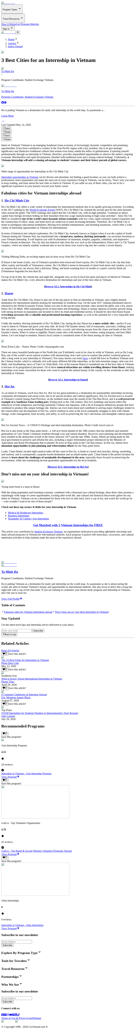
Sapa (85, 358)
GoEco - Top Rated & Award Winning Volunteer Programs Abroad (36, 851)
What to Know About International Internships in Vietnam (31, 678)
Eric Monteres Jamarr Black (16, 697)
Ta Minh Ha (7, 71)
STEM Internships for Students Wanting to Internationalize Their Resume (39, 713)
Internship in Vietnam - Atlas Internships (22, 925)
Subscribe (38, 630)
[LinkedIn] (16, 1015)
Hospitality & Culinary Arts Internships (28, 518)
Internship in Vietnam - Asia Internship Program (26, 773)
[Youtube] (10, 1015)
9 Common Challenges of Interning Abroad (24, 694)
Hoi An (9, 386)
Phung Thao (7, 681)
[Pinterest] (13, 1015)
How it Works (8, 24)
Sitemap (37, 1018)
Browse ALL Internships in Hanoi (68, 379)
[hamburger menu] (17, 32)
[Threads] (5, 1015)
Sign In (6, 29)
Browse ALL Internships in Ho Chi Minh (68, 286)
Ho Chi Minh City (17, 200)
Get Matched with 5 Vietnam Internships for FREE (68, 525)
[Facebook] (2, 102)
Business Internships (18, 515)
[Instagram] (5, 102)
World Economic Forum (42, 209)
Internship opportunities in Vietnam (19, 177)
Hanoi (9, 293)
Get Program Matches (27, 24)
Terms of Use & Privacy (14, 1018)
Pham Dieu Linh (10, 663)
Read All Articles (10, 650)
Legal (30, 1018)
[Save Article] (4, 654)
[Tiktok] (18, 1015)
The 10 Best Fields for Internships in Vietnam (25, 660)
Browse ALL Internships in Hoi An (68, 466)
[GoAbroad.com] (8, 2)
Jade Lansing (8, 716)
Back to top (10, 634)
